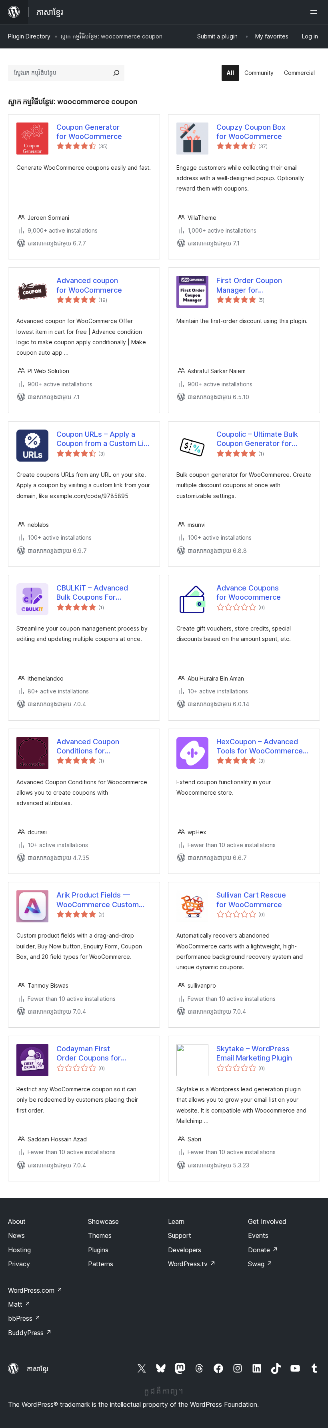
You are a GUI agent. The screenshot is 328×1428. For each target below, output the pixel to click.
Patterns (100, 1264)
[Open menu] (315, 12)
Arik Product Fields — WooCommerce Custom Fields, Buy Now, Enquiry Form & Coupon (97, 900)
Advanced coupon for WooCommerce (89, 285)
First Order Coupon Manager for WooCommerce (249, 285)
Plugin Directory (29, 36)
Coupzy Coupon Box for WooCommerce (251, 132)
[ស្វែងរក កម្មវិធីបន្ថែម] (116, 73)
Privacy (19, 1264)
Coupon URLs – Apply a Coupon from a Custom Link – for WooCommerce (104, 439)
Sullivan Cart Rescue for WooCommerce (251, 899)
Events (258, 1235)
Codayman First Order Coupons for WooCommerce (88, 1053)
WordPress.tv (192, 1264)
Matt (19, 1304)
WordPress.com (35, 1290)
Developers (184, 1250)
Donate (263, 1250)
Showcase (103, 1221)
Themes (100, 1235)
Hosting (19, 1250)
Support (179, 1235)
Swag (260, 1264)
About (17, 1221)
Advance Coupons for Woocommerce (248, 592)
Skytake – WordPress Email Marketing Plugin (254, 1053)
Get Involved (267, 1221)
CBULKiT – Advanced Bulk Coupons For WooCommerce (92, 593)
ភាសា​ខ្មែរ (37, 1369)
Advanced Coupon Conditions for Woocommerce (87, 746)
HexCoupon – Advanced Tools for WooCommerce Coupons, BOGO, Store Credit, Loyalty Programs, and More (260, 746)
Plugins (98, 1250)
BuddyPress (30, 1333)
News (16, 1235)
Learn (176, 1221)
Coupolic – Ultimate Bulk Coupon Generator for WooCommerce (257, 439)
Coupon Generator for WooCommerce (89, 132)
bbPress (24, 1318)
